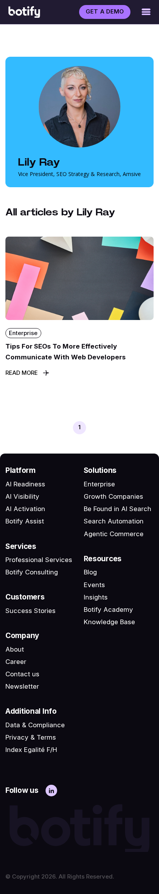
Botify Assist (24, 521)
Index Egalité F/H (31, 749)
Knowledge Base (109, 622)
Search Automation (114, 521)
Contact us (22, 674)
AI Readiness (25, 484)
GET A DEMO (105, 11)
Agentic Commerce (114, 534)
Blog (90, 572)
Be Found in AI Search (117, 509)
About (14, 649)
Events (94, 585)
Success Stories (30, 611)
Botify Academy (108, 609)
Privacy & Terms (30, 737)
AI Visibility (22, 496)
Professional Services (38, 560)
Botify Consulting (31, 572)
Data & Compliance (35, 725)
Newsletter (22, 686)
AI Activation (25, 509)
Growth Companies (113, 496)
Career (15, 661)
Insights (96, 597)
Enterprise (99, 484)
